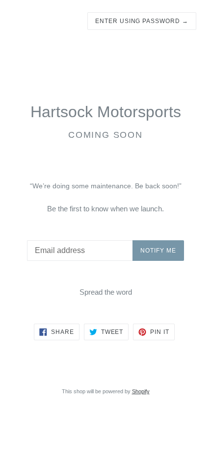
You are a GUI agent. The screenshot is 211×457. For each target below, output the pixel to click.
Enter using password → (141, 21)
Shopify (141, 391)
